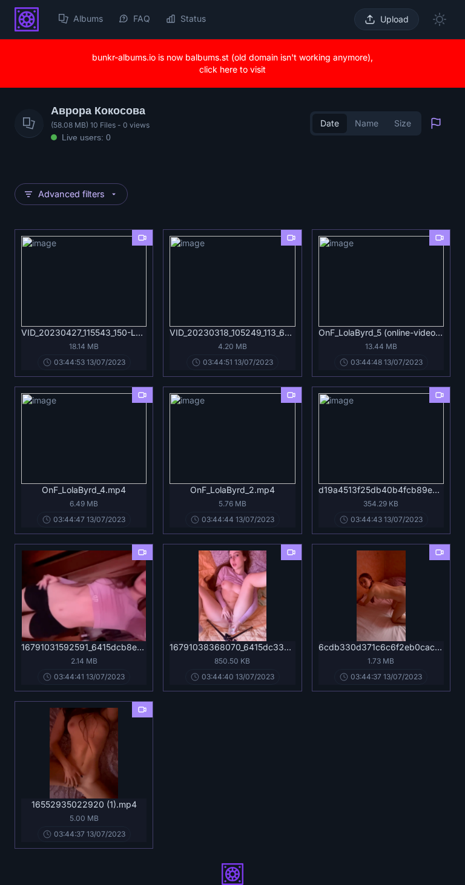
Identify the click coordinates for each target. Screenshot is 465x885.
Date (329, 123)
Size (402, 123)
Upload (394, 19)
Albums (88, 18)
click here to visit (232, 69)
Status (193, 18)
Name (366, 123)
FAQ (141, 18)
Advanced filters (71, 194)
